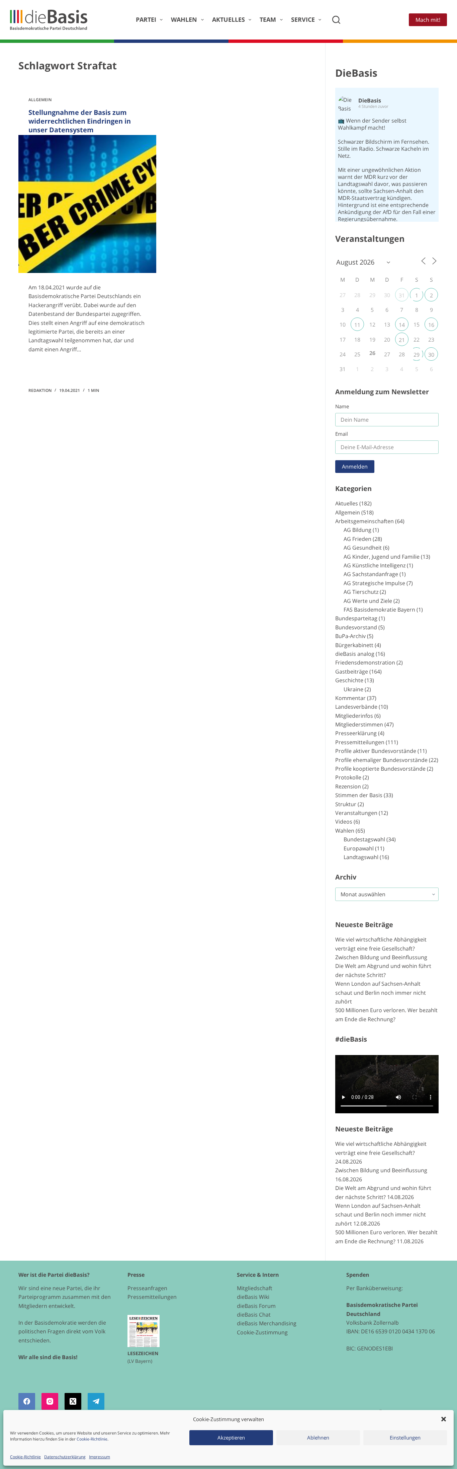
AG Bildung (357, 530)
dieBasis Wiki (253, 1297)
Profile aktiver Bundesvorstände (375, 751)
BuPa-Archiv (350, 636)
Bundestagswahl (364, 839)
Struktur (345, 804)
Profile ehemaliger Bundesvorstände (381, 760)
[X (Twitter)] (73, 1401)
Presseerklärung (356, 733)
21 (402, 340)
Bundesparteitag (356, 618)
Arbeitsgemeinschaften (364, 521)
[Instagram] (49, 1401)
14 (402, 325)
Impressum (99, 1457)
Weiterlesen (53, 369)
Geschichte (349, 680)
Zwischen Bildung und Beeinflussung (381, 957)
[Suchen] (336, 20)
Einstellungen (405, 1437)
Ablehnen (318, 1437)
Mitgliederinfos (354, 715)
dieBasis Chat (254, 1314)
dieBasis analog (354, 653)
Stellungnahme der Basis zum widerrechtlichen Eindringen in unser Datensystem (79, 121)
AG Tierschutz (361, 592)
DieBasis (356, 73)
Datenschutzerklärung (65, 1457)
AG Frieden (357, 539)
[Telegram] (96, 1401)
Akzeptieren (231, 1437)
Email (341, 433)
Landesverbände (356, 706)
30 (431, 354)
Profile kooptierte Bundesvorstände (380, 768)
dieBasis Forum (256, 1306)
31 (402, 295)
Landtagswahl (361, 857)
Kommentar (350, 698)
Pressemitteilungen (359, 742)
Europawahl (359, 848)
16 (431, 325)
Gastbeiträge (351, 671)
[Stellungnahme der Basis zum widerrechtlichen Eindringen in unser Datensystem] (87, 204)
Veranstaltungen (356, 813)
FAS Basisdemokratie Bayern (379, 609)
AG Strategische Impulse (374, 583)
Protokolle (348, 777)
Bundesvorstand (356, 627)
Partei (146, 19)
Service (303, 19)
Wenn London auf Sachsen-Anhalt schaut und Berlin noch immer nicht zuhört (380, 992)
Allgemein (40, 99)
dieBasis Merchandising (266, 1323)
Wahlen (184, 19)
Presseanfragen (147, 1288)
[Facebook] (26, 1401)
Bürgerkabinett (354, 645)
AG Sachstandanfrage (371, 574)
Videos (343, 821)
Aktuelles (228, 19)
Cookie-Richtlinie (92, 1439)
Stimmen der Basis (358, 795)
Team (268, 19)
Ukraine (353, 689)
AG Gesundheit (363, 547)
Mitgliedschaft (254, 1288)
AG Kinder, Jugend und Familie (382, 556)
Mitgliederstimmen (359, 724)
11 (357, 325)
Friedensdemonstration (365, 662)
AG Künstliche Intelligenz (374, 565)
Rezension (348, 786)
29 (417, 354)
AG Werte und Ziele (368, 601)
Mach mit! (428, 19)
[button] (443, 1419)
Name (342, 406)
